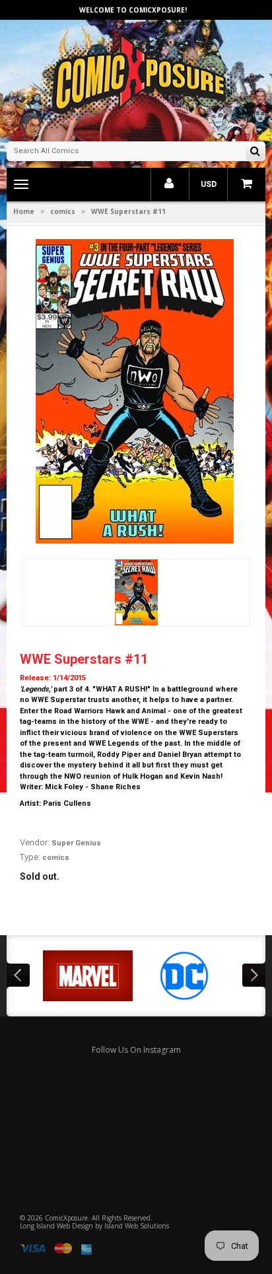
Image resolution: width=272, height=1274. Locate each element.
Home (23, 211)
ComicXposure (66, 1217)
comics (62, 211)
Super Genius (76, 843)
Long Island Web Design (56, 1225)
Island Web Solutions (136, 1225)
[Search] (255, 152)
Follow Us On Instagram (136, 1049)
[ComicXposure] (136, 79)
